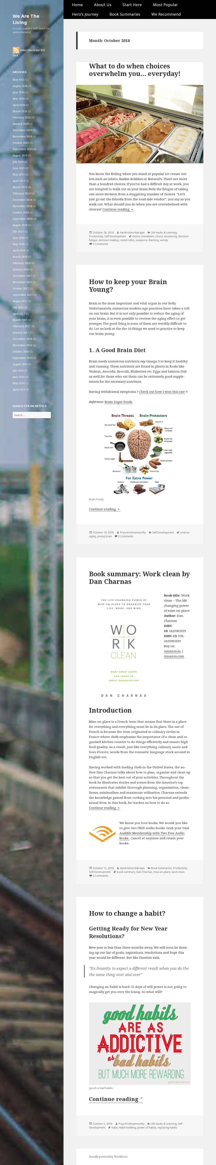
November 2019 (22, 136)
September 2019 (23, 149)
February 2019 (22, 193)
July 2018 (18, 231)
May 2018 (19, 244)
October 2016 (21, 351)
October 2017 (21, 288)
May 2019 (19, 174)
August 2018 (20, 225)
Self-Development (115, 236)
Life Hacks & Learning (164, 232)
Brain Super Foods (118, 402)
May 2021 (19, 79)
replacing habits (167, 1127)
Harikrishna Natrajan (132, 232)
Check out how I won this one (162, 391)
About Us (102, 4)
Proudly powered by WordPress (108, 1156)
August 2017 (20, 301)
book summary (126, 872)
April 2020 (19, 105)
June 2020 (19, 92)
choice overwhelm (143, 236)
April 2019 (19, 181)
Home (77, 4)
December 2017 (22, 276)
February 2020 (22, 117)
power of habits (146, 1127)
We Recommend (166, 14)
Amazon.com (174, 656)
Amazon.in (172, 651)
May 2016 (19, 383)
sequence (141, 240)
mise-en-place (161, 872)
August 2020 (20, 86)
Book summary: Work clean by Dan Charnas (139, 577)
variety (164, 240)
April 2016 (19, 389)
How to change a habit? (127, 913)
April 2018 (19, 250)
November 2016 (22, 345)
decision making (109, 240)
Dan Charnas (144, 872)
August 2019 (20, 155)
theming (154, 240)
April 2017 (19, 314)
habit (115, 1127)
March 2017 (20, 320)
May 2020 (19, 98)
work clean (178, 872)
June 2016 (19, 377)
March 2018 (20, 257)
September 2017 (23, 295)
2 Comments (100, 244)
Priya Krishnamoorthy (133, 532)
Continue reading (118, 209)
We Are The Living (26, 19)
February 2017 (22, 326)
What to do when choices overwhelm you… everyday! (135, 69)
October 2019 (21, 143)
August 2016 (20, 364)
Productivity (96, 236)
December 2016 (22, 339)
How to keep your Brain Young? (128, 285)
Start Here (132, 4)
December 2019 (22, 130)
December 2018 (22, 200)
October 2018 (21, 212)
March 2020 (20, 111)
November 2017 (22, 282)
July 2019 (18, 162)
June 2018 (19, 238)
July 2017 (18, 307)
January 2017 (21, 332)
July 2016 (18, 370)
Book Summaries (124, 14)
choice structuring (166, 236)
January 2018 (21, 269)
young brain (104, 536)
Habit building (127, 1127)
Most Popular (165, 4)
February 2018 (22, 263)
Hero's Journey (85, 14)
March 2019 (20, 187)
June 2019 (19, 168)
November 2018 (22, 206)
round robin (127, 240)
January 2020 (21, 124)
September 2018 (23, 219)
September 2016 (23, 358)
